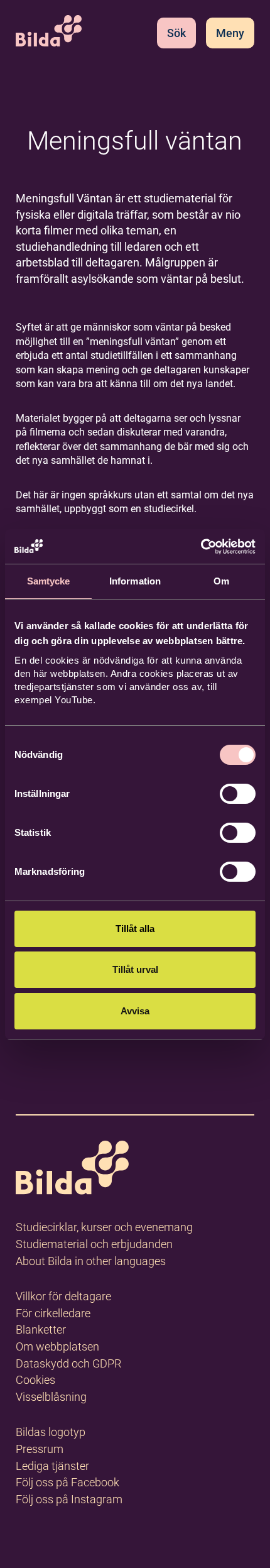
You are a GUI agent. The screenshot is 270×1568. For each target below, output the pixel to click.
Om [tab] (221, 581)
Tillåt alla (135, 928)
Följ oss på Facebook (67, 1482)
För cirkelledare (53, 1313)
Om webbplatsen (57, 1346)
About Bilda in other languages (91, 1261)
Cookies (35, 1379)
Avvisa (135, 1011)
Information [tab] (135, 581)
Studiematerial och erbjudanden (94, 1244)
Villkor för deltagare (63, 1296)
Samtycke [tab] (48, 581)
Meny (230, 33)
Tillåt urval (135, 969)
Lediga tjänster (52, 1465)
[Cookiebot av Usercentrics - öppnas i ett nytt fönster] (201, 547)
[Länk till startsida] (72, 1170)
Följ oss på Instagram (69, 1499)
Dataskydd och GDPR (68, 1363)
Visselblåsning (51, 1396)
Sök (176, 33)
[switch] (238, 794)
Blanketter (41, 1329)
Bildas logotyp (50, 1432)
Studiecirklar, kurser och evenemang (104, 1227)
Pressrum (39, 1449)
